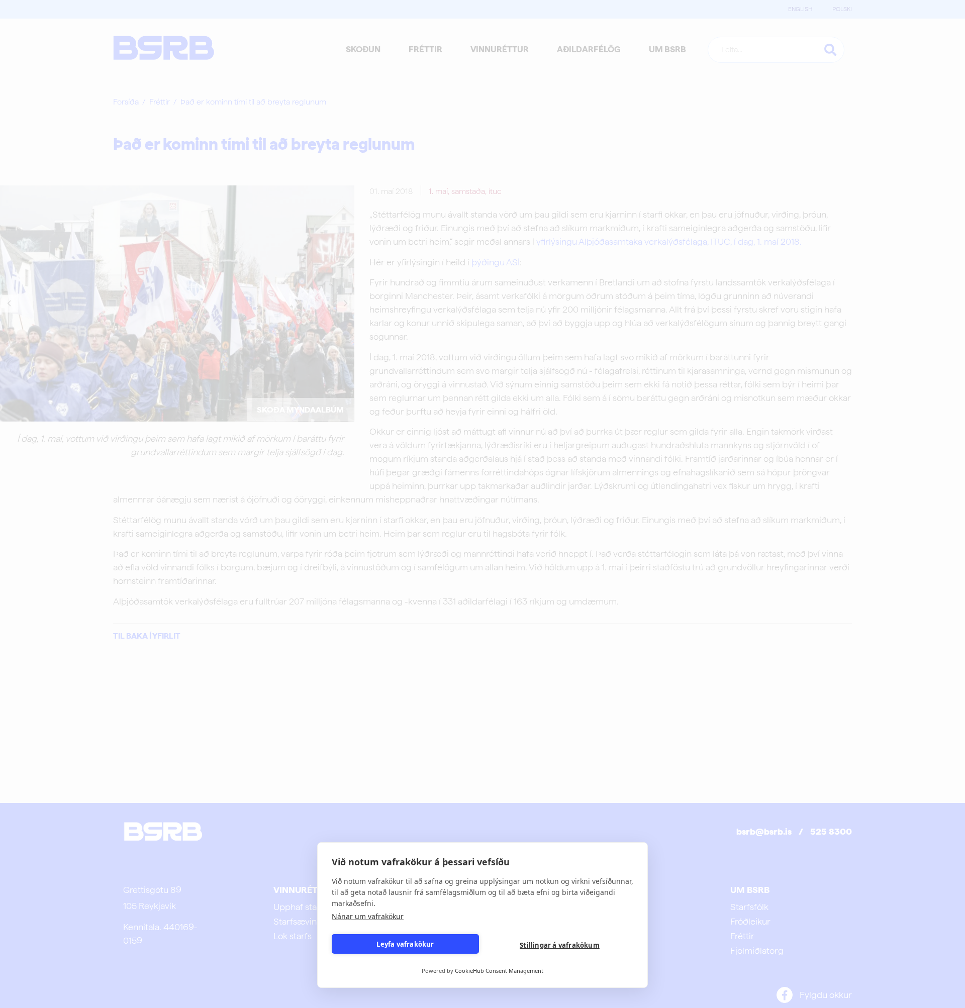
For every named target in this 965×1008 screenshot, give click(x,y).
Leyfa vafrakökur (405, 944)
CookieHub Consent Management (499, 970)
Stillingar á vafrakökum (560, 945)
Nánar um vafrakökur (368, 916)
